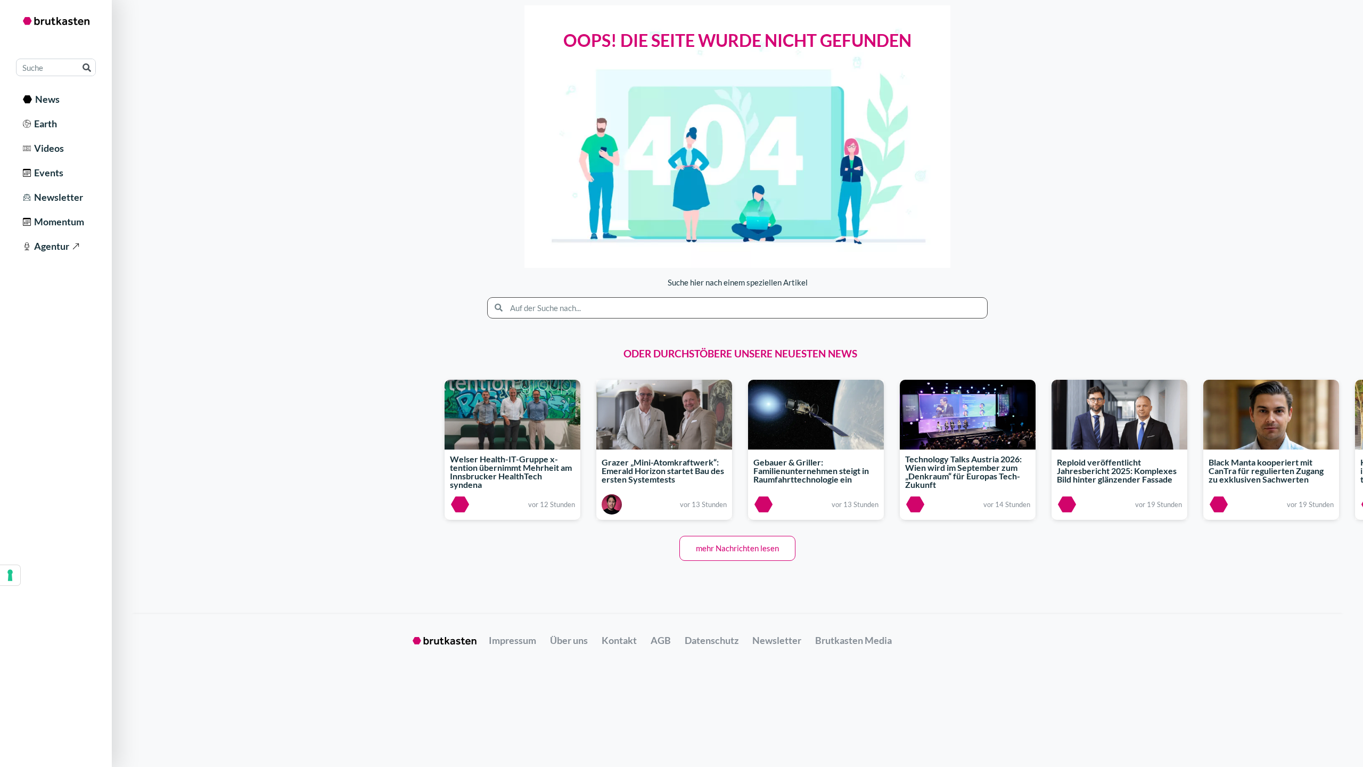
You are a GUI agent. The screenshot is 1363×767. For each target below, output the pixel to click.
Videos (47, 148)
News (46, 99)
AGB (661, 640)
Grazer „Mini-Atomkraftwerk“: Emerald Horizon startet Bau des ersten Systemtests (663, 470)
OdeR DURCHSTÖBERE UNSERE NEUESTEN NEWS (740, 353)
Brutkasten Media (853, 640)
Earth (44, 123)
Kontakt (619, 640)
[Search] (86, 67)
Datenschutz (711, 640)
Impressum (512, 640)
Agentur (50, 246)
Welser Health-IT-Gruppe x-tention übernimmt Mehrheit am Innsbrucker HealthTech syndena (511, 472)
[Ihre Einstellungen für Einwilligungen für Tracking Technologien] (10, 575)
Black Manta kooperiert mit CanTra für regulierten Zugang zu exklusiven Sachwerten (1266, 470)
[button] (737, 548)
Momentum (57, 221)
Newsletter (57, 197)
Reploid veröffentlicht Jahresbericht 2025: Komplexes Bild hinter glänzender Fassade (1117, 470)
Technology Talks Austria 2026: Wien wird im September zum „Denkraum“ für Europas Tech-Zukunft (963, 472)
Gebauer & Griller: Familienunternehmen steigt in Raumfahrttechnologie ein (811, 470)
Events (47, 172)
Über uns (569, 640)
